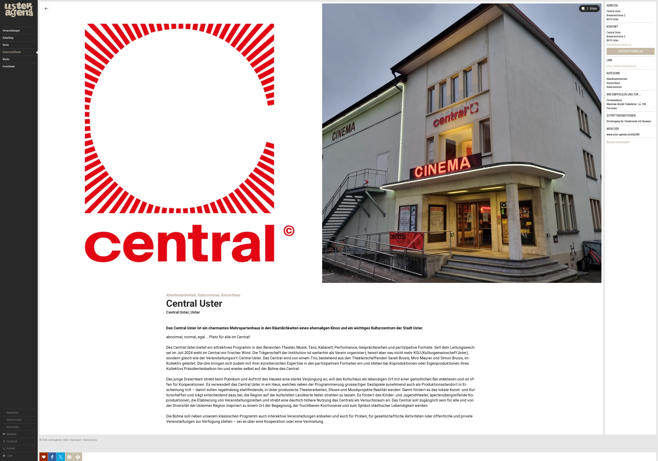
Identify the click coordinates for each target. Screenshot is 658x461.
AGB (65, 440)
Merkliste (12, 434)
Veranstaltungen (11, 30)
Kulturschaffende (12, 52)
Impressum (75, 440)
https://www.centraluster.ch (621, 66)
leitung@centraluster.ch (619, 44)
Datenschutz (90, 440)
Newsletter (13, 412)
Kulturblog (8, 37)
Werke (6, 59)
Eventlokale (9, 66)
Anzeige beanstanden (618, 141)
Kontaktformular (630, 51)
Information (13, 427)
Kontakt (11, 448)
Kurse (6, 44)
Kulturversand (14, 419)
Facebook (12, 441)
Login (10, 455)
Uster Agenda (18, 10)
